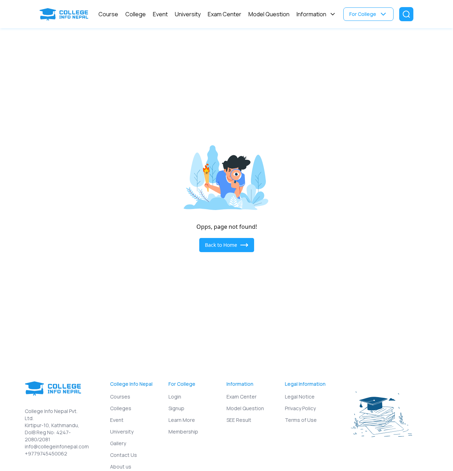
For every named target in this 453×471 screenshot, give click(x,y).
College (135, 14)
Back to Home (221, 245)
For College (362, 14)
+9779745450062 (46, 453)
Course (108, 14)
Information (311, 14)
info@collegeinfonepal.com (55, 446)
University (188, 14)
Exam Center (224, 14)
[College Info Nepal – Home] (65, 14)
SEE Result (238, 420)
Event (160, 14)
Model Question (268, 14)
